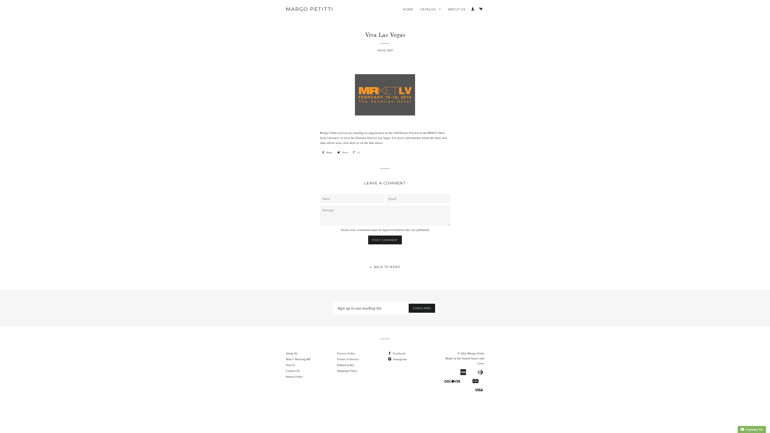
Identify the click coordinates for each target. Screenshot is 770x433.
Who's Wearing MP (298, 359)
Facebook (398, 353)
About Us (456, 9)
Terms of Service (348, 359)
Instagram (399, 359)
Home (408, 9)
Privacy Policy (346, 353)
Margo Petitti (309, 9)
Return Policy (294, 376)
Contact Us (293, 371)
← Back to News (385, 267)
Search (290, 365)
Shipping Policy (347, 371)
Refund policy (346, 365)
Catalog (428, 9)
